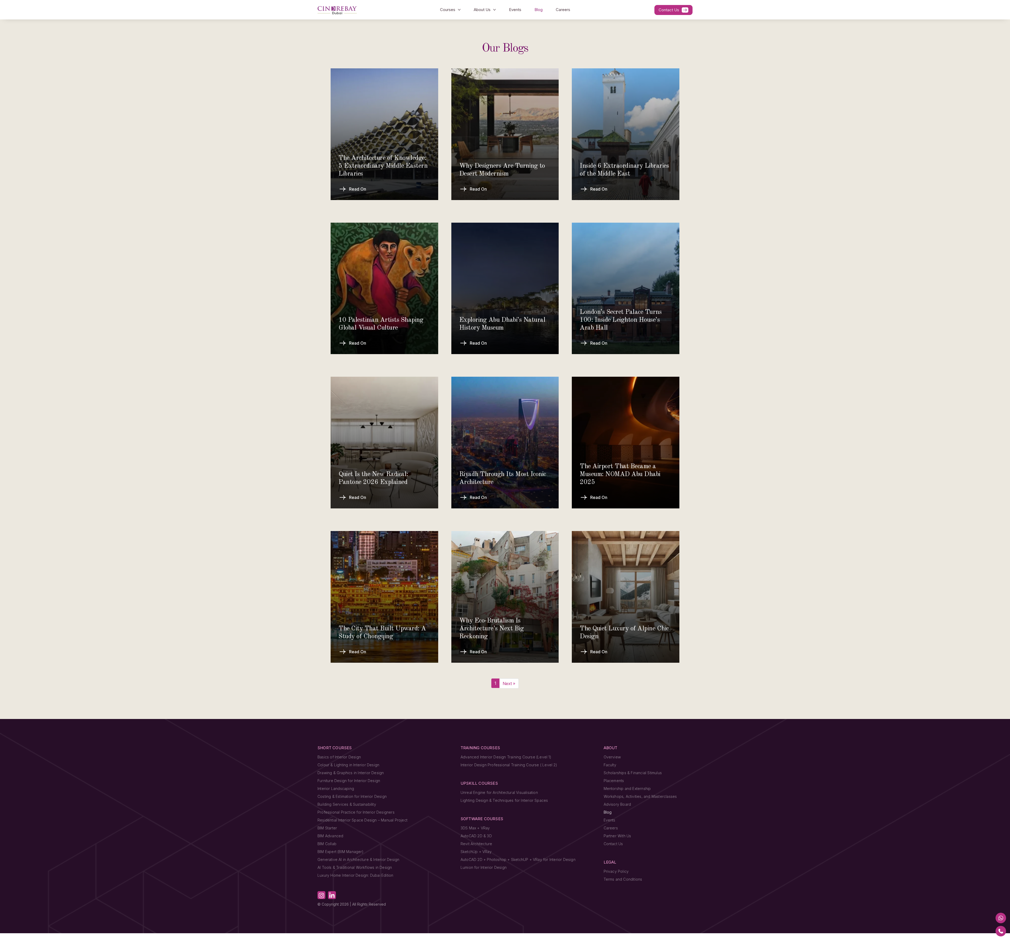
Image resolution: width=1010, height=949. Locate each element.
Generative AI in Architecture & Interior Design (358, 859)
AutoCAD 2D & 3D (476, 836)
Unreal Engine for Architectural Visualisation (499, 792)
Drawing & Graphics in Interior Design (350, 773)
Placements (614, 780)
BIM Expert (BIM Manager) (340, 851)
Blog (538, 9)
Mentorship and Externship (627, 788)
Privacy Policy (616, 871)
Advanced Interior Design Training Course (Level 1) (506, 757)
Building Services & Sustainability (346, 804)
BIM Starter (327, 828)
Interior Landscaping (335, 788)
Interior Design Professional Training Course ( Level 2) (509, 765)
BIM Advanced (330, 836)
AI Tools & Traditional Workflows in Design (354, 867)
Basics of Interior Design (339, 757)
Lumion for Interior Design (484, 867)
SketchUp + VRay (476, 851)
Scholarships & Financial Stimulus (633, 773)
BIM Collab (326, 843)
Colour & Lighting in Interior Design (348, 765)
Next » (509, 683)
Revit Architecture (476, 843)
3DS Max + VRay (475, 828)
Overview (612, 757)
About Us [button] (482, 9)
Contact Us (669, 9)
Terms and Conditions (623, 879)
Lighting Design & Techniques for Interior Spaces (504, 800)
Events (515, 9)
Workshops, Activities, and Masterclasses (640, 796)
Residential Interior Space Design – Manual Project (362, 820)
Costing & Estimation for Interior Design (352, 796)
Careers (563, 9)
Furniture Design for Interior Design (348, 780)
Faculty (610, 765)
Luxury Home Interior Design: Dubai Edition (355, 875)
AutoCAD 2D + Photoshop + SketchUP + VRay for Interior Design (518, 859)
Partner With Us (617, 836)
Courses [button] (447, 9)
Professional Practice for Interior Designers (356, 812)
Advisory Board (617, 804)
